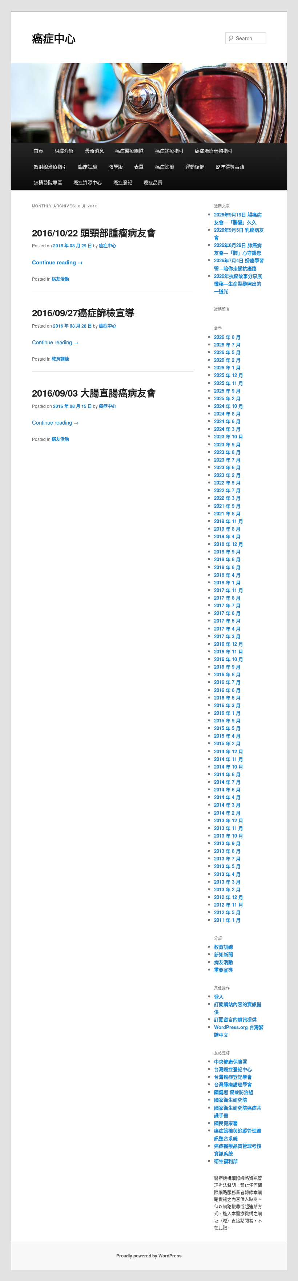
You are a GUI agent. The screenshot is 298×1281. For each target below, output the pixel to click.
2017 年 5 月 (227, 620)
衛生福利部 (226, 1161)
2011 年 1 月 (227, 919)
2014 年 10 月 (228, 766)
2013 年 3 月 (227, 881)
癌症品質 (153, 182)
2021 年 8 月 (227, 513)
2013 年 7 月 (227, 858)
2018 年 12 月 (228, 543)
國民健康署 (226, 1122)
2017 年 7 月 (227, 605)
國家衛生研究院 (230, 1099)
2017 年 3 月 (227, 636)
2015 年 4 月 (227, 735)
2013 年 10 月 (228, 835)
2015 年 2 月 (227, 743)
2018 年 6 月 (227, 567)
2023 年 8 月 (227, 452)
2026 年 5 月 (227, 352)
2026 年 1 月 (227, 367)
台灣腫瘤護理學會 (233, 1084)
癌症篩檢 (164, 166)
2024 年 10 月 (228, 405)
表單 (139, 166)
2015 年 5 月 (227, 728)
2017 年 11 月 (228, 590)
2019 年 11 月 (228, 521)
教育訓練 (60, 359)
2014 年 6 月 (227, 789)
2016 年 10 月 (228, 659)
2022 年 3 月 (227, 497)
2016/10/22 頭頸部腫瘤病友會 (94, 232)
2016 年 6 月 (227, 689)
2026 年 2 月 (227, 359)
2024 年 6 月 (227, 421)
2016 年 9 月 (227, 666)
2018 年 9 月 (227, 551)
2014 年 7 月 (227, 781)
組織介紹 (64, 150)
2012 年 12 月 (228, 896)
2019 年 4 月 (227, 536)
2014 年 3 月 (227, 804)
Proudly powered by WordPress (149, 1255)
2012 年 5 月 (227, 912)
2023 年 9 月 (227, 444)
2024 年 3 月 (227, 428)
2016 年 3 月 (227, 705)
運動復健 (194, 166)
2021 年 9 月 (227, 505)
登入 (219, 996)
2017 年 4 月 (227, 628)
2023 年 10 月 (228, 436)
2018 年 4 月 (227, 574)
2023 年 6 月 (227, 467)
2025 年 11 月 (228, 383)
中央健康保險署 (230, 1061)
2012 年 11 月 (228, 904)
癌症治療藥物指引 (214, 150)
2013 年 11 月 (228, 827)
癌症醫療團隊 (129, 150)
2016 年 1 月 (227, 712)
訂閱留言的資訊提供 (235, 1019)
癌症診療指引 (169, 150)
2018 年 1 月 (227, 582)
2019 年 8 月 (227, 528)
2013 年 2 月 (227, 889)
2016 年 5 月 (227, 697)
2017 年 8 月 (227, 597)
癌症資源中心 (87, 182)
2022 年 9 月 (227, 482)
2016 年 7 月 (227, 681)
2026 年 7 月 (227, 344)
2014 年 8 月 (227, 774)
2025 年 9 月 (227, 390)
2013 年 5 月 (227, 866)
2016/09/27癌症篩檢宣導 (83, 312)
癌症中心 (54, 38)
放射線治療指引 (50, 166)
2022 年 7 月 (227, 490)
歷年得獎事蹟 (230, 166)
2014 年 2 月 (227, 812)
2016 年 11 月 (228, 651)
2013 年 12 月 (228, 820)
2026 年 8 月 (227, 336)
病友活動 (60, 279)
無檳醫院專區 (48, 182)
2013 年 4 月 (227, 874)
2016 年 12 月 (228, 643)
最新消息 (94, 150)
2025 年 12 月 (228, 375)
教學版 (116, 166)
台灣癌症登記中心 (233, 1069)
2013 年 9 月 (227, 843)
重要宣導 (223, 969)
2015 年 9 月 (227, 720)
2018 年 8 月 (227, 559)
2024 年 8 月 (227, 413)
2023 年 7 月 (227, 459)
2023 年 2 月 (227, 474)
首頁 (38, 150)
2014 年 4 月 (227, 797)
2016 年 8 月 (227, 674)
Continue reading (57, 262)
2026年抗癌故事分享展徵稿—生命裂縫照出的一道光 (238, 283)
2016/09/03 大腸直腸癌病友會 (94, 393)
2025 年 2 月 (227, 398)
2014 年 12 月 (228, 751)
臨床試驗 (87, 166)
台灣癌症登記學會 (233, 1076)
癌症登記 (122, 182)
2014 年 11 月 (228, 758)
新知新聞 (223, 954)
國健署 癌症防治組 (233, 1092)
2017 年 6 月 (227, 612)
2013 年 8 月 (227, 850)
